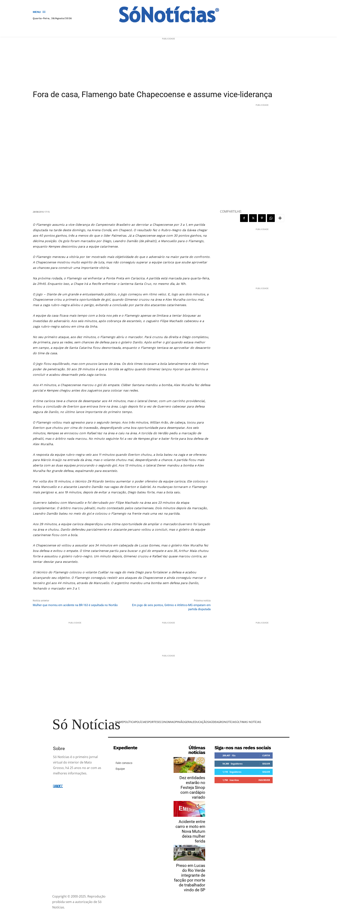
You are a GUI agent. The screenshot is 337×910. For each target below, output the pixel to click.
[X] (253, 218)
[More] (280, 218)
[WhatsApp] (271, 218)
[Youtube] (61, 786)
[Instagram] (55, 786)
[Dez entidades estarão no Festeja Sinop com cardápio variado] (189, 765)
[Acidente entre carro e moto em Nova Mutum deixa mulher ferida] (189, 809)
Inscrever (264, 780)
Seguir (266, 763)
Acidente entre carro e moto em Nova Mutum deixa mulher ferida (190, 831)
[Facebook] (244, 218)
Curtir (266, 755)
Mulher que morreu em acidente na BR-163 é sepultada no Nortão (75, 605)
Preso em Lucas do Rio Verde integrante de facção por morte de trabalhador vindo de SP (189, 877)
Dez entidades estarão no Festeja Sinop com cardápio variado (192, 787)
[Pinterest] (262, 218)
